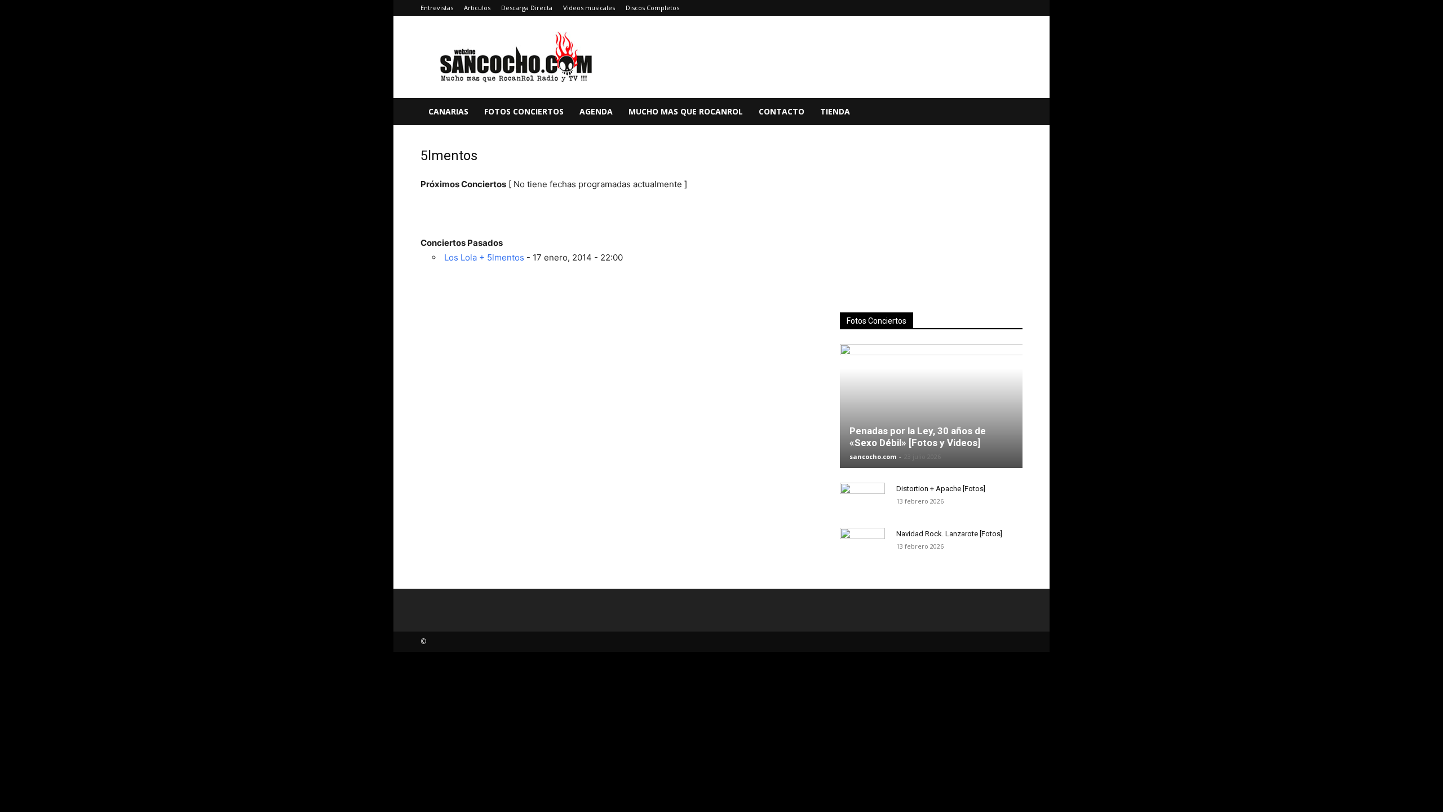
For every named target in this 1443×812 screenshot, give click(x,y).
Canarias (448, 111)
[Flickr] (939, 8)
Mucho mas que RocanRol (685, 111)
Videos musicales (589, 7)
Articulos (477, 7)
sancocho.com (872, 456)
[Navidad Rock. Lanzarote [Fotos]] (862, 545)
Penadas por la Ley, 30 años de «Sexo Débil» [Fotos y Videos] (917, 436)
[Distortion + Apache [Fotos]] (862, 500)
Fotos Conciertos (524, 111)
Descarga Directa (526, 7)
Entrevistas (436, 7)
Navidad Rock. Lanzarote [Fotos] (949, 533)
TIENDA (835, 111)
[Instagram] (958, 8)
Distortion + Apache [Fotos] (940, 488)
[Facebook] (921, 8)
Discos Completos (652, 7)
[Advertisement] (931, 220)
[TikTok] (995, 8)
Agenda (596, 111)
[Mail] (976, 8)
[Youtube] (1014, 8)
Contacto (781, 111)
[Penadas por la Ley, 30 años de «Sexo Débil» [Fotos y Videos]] (931, 406)
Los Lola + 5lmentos (484, 257)
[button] (1009, 112)
